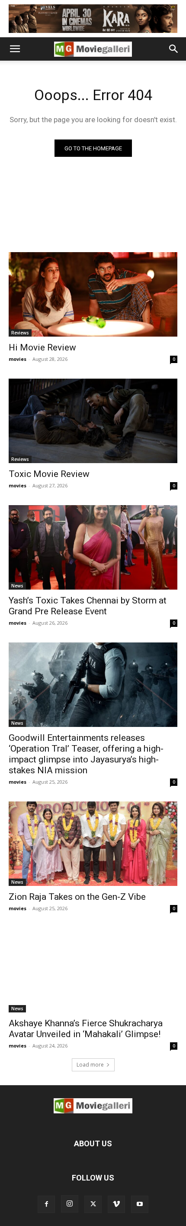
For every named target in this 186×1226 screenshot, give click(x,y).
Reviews (20, 333)
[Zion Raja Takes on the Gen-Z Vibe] (93, 843)
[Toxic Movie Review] (93, 421)
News (17, 586)
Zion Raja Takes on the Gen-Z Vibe (77, 897)
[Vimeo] (116, 1204)
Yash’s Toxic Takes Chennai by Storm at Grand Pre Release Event (88, 605)
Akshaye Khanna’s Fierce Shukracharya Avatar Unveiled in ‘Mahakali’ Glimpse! (86, 1028)
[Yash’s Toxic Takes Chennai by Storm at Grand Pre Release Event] (93, 547)
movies (17, 359)
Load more (90, 1064)
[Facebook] (46, 1204)
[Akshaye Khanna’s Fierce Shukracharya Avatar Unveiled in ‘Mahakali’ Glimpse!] (93, 970)
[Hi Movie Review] (93, 294)
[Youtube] (139, 1204)
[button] (15, 49)
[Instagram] (69, 1204)
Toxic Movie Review (49, 474)
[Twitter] (93, 1204)
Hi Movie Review (42, 347)
